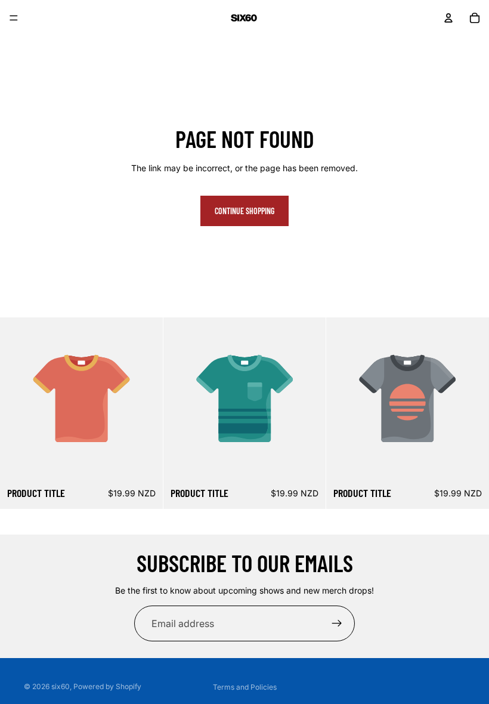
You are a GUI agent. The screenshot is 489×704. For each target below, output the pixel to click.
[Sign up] (336, 623)
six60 (60, 686)
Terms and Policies (245, 687)
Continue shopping (244, 211)
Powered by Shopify (107, 686)
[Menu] (13, 18)
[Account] (448, 18)
